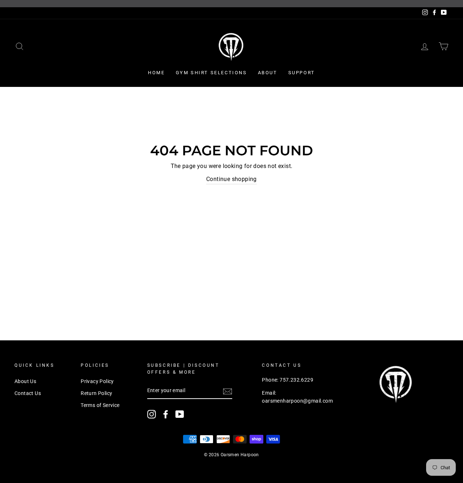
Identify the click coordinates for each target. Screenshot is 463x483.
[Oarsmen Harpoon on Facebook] (165, 414)
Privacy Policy (97, 381)
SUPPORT (301, 72)
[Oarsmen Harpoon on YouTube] (179, 414)
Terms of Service (100, 405)
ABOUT (267, 72)
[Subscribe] (227, 391)
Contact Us (27, 393)
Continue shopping (231, 179)
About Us (25, 381)
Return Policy (96, 393)
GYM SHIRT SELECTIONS (211, 72)
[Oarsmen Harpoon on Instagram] (151, 414)
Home (156, 72)
